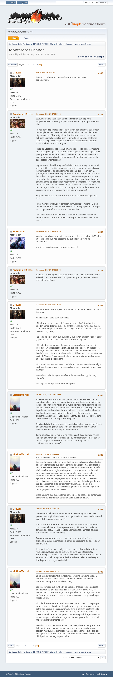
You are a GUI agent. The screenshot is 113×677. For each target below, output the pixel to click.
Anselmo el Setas (23, 114)
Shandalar (19, 231)
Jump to (66, 657)
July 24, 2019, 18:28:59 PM (45, 72)
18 (33, 64)
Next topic (99, 56)
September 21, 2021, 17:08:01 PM (48, 114)
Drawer (17, 72)
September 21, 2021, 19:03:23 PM (48, 270)
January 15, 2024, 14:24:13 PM (47, 454)
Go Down (12, 64)
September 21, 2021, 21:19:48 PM (48, 305)
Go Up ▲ (103, 674)
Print (101, 64)
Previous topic (85, 56)
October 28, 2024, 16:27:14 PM (47, 571)
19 (36, 64)
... (31, 64)
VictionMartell (21, 394)
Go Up (11, 646)
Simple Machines (25, 674)
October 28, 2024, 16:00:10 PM (47, 509)
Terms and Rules (92, 674)
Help (82, 674)
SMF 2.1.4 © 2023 (12, 674)
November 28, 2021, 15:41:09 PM (48, 395)
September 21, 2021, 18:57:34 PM (48, 231)
